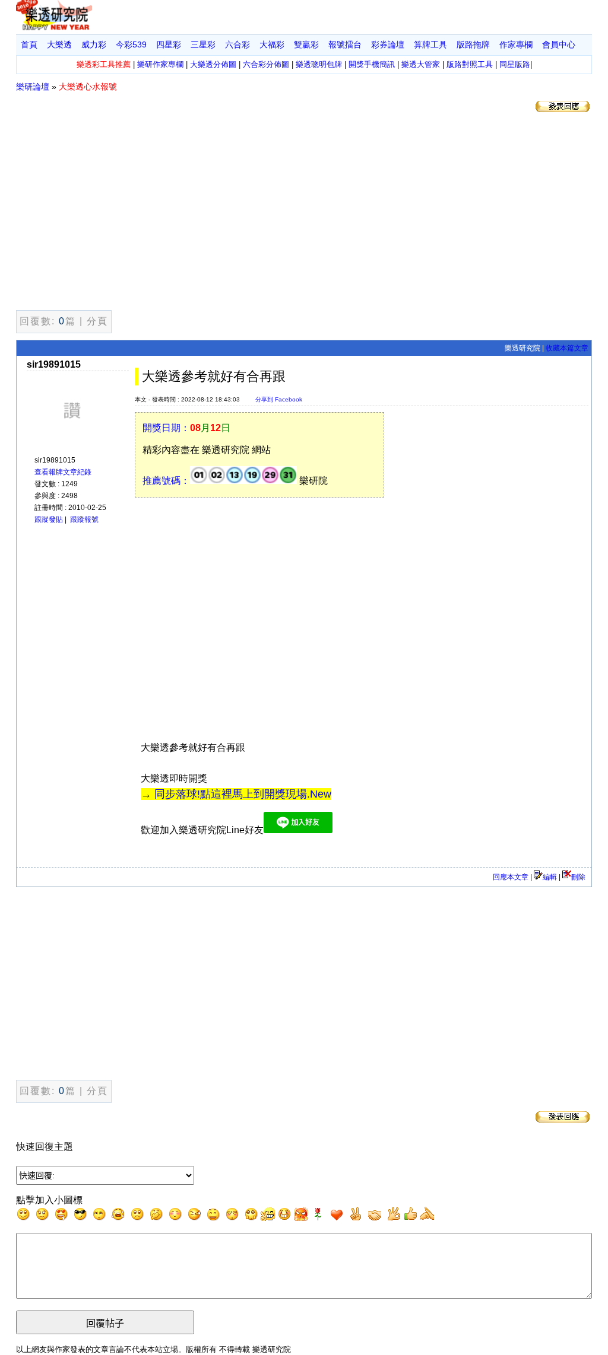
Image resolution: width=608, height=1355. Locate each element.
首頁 (29, 44)
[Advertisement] (304, 213)
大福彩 (271, 44)
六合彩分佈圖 (266, 64)
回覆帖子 (105, 1323)
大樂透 (59, 44)
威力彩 (93, 44)
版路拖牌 (473, 44)
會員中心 (558, 44)
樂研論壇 (32, 86)
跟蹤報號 (84, 519)
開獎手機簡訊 (372, 64)
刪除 (578, 877)
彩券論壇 (387, 44)
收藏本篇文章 (567, 348)
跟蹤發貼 (48, 519)
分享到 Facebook (278, 399)
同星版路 (514, 64)
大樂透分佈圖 (213, 64)
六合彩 (237, 44)
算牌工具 (430, 44)
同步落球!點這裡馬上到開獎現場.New (242, 794)
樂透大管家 (420, 64)
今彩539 (131, 44)
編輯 (550, 877)
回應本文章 (510, 877)
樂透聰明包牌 (319, 64)
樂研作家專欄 (160, 64)
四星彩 (168, 44)
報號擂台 (345, 44)
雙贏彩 (306, 44)
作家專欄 (516, 44)
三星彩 (203, 44)
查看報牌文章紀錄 (62, 472)
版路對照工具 (469, 64)
